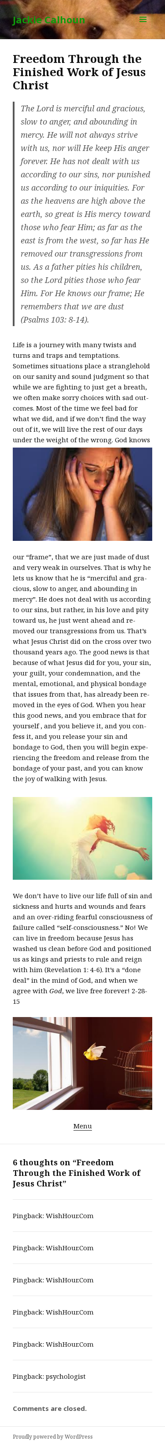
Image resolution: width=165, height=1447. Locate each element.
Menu (82, 1125)
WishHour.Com (70, 1215)
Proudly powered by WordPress (53, 1436)
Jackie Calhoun (49, 19)
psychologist (66, 1376)
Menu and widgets (143, 28)
